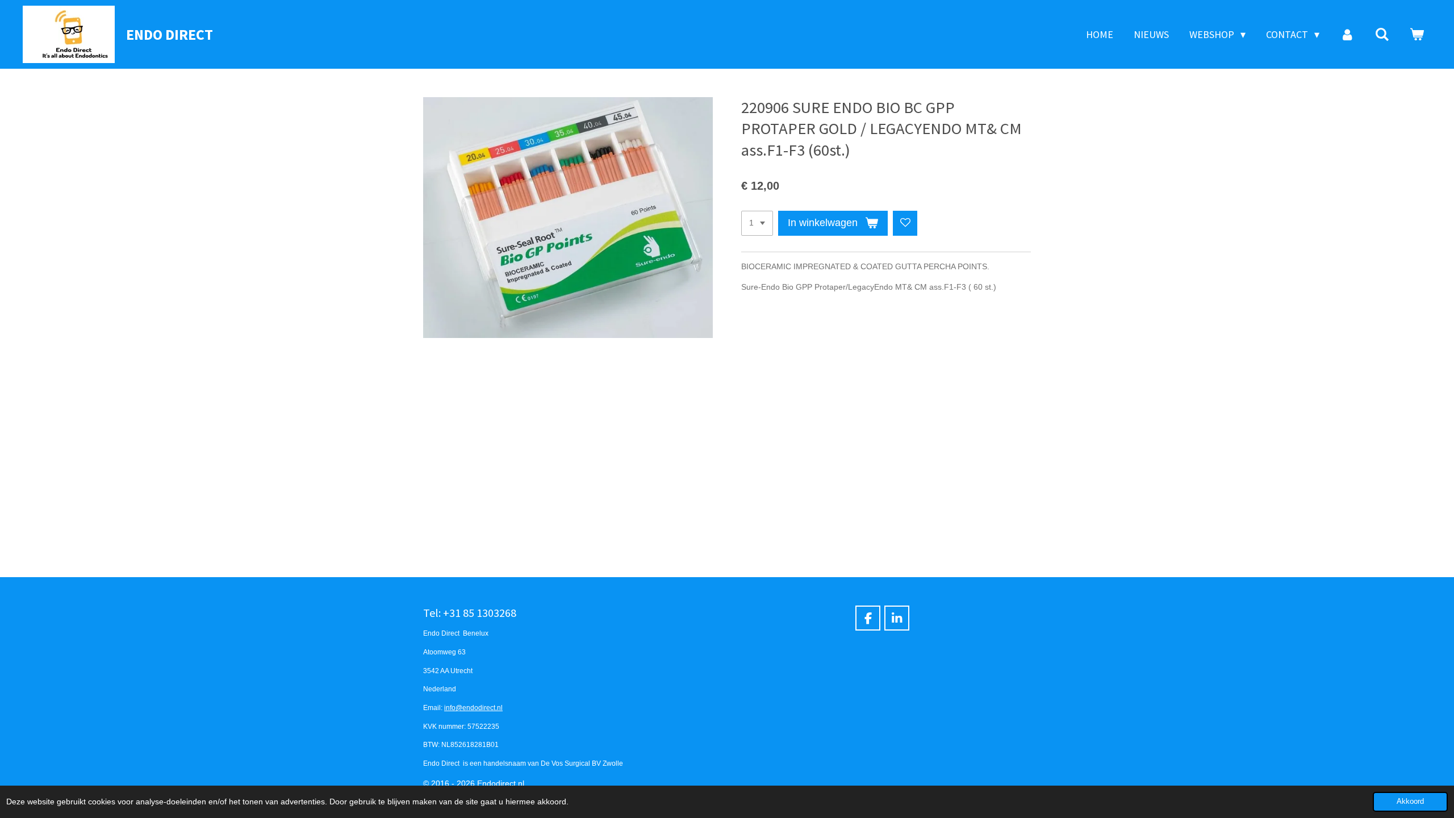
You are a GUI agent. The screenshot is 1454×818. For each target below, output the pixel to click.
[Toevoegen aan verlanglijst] (905, 223)
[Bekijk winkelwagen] (1416, 34)
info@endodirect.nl (473, 707)
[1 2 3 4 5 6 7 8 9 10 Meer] (757, 223)
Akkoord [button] (1410, 802)
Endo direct (169, 34)
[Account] (1346, 34)
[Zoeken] (1382, 34)
